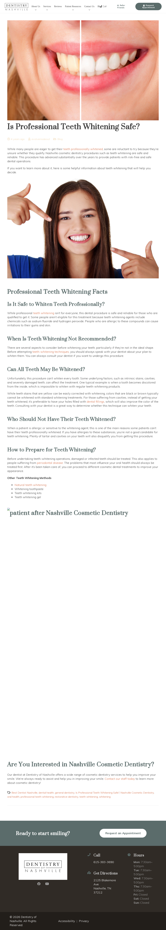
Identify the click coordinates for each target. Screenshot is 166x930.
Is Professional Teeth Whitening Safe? (97, 792)
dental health (46, 792)
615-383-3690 (104, 862)
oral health (13, 796)
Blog (60, 139)
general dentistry (64, 792)
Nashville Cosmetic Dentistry (137, 792)
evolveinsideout (41, 139)
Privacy (84, 921)
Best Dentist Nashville (24, 792)
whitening (105, 796)
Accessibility (66, 921)
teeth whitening (88, 796)
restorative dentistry (66, 796)
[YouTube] (47, 884)
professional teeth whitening (37, 796)
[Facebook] (39, 884)
